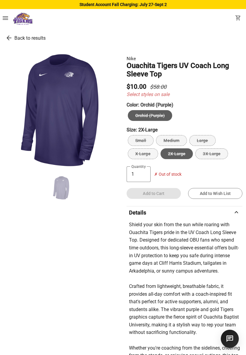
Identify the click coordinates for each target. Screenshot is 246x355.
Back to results (30, 38)
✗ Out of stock (168, 174)
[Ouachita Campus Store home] (23, 19)
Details (184, 212)
